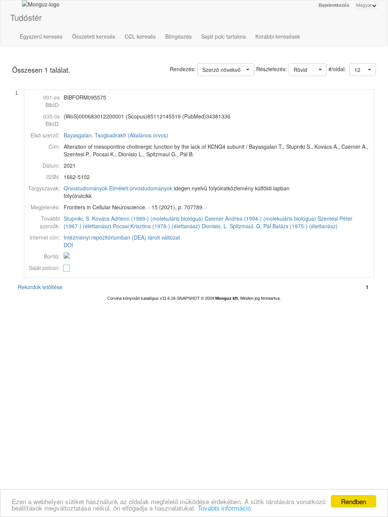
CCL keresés (140, 36)
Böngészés (178, 36)
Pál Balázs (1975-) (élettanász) (300, 226)
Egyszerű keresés (41, 36)
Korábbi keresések (277, 36)
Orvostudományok (86, 188)
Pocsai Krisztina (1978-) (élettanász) (156, 226)
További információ (224, 507)
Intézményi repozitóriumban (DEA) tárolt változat (122, 237)
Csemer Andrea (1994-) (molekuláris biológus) (260, 218)
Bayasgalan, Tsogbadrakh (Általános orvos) (116, 135)
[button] (362, 69)
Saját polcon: (44, 267)
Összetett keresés (93, 36)
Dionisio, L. (215, 226)
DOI (68, 245)
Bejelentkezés (334, 5)
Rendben (353, 501)
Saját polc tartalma (223, 36)
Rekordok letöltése (40, 287)
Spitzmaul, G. (246, 226)
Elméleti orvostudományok (140, 188)
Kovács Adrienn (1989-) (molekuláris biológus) (147, 218)
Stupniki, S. (77, 218)
